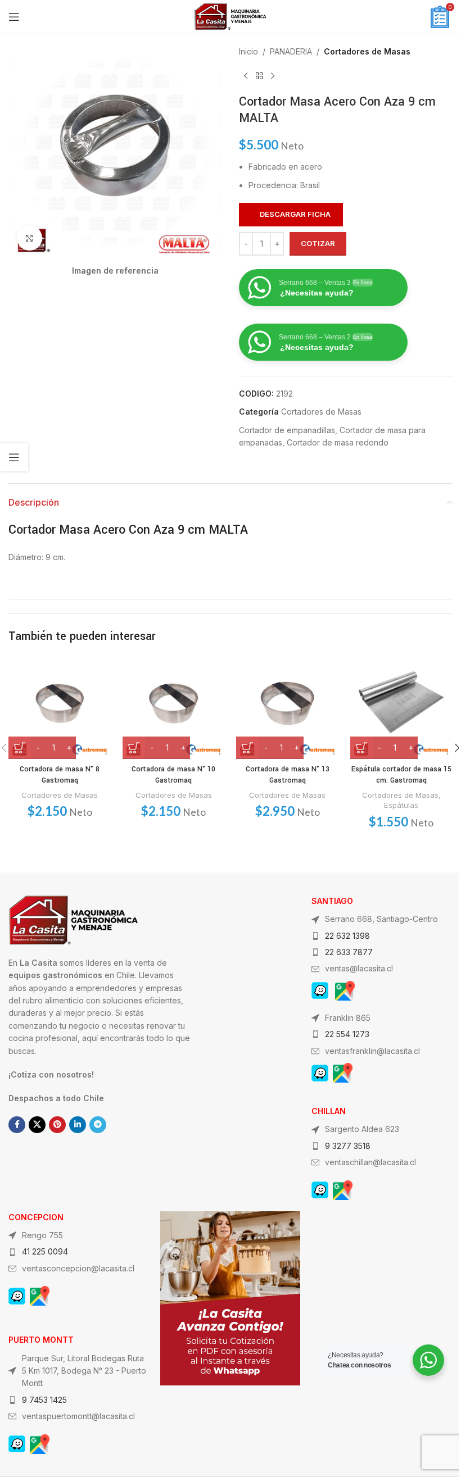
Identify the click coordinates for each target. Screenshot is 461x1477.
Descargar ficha (295, 214)
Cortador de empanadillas (287, 430)
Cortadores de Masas (367, 51)
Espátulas (401, 805)
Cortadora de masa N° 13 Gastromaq (287, 774)
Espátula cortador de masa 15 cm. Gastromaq (401, 774)
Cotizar (318, 243)
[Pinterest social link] (57, 1124)
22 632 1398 (347, 935)
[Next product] (272, 76)
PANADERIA (291, 51)
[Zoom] (29, 238)
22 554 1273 (347, 1034)
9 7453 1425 (44, 1400)
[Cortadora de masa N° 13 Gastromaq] (287, 707)
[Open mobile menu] (14, 17)
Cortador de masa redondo (337, 442)
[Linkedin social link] (77, 1124)
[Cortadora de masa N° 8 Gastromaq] (59, 707)
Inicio (248, 51)
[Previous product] (245, 76)
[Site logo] (230, 16)
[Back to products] (259, 76)
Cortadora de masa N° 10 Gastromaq (173, 774)
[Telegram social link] (97, 1124)
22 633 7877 (349, 952)
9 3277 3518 (347, 1146)
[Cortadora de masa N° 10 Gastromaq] (174, 707)
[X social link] (37, 1124)
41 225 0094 (45, 1251)
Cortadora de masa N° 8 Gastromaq (60, 774)
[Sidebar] (14, 457)
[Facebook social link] (16, 1124)
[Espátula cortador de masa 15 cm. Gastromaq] (401, 707)
